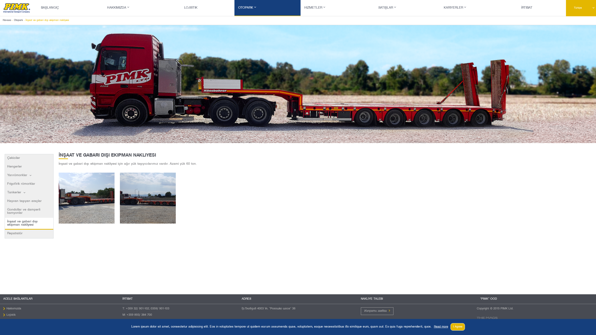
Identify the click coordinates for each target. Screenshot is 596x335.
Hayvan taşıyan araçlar (24, 201)
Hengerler (14, 166)
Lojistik (190, 7)
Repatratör (15, 233)
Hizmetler (313, 7)
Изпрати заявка (375, 311)
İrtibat (526, 7)
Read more (441, 326)
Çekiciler (13, 158)
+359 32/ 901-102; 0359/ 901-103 (147, 308)
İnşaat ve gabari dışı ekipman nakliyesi (22, 223)
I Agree (457, 326)
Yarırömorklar (17, 175)
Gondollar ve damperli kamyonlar (23, 211)
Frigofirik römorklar (21, 183)
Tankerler (14, 192)
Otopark (245, 7)
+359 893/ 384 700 (139, 315)
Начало (7, 20)
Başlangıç (50, 7)
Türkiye (578, 8)
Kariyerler (453, 7)
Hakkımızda (116, 7)
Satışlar (385, 7)
